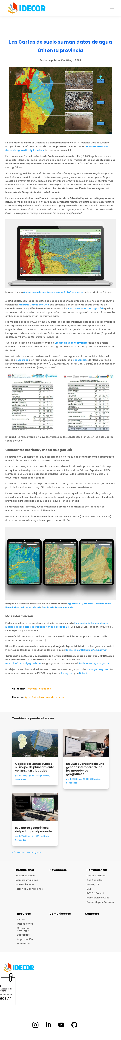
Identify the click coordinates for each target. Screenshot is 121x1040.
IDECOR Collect (95, 893)
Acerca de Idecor (25, 875)
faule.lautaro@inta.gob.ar (94, 663)
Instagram (67, 673)
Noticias (31, 688)
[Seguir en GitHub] (74, 1025)
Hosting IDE (92, 884)
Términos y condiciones (29, 888)
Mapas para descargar (24, 929)
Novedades (44, 688)
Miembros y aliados (26, 880)
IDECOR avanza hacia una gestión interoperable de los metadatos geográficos (85, 769)
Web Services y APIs (97, 897)
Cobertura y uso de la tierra (48, 697)
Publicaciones (25, 923)
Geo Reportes (94, 880)
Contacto (92, 914)
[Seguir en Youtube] (61, 1025)
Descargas (22, 360)
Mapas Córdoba (96, 875)
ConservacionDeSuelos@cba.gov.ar (86, 650)
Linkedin (83, 673)
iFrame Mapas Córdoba (100, 902)
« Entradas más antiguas (26, 852)
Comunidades (60, 914)
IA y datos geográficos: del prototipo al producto (34, 829)
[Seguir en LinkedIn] (48, 1025)
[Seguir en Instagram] (35, 1025)
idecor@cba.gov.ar (97, 669)
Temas (21, 919)
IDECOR (22, 775)
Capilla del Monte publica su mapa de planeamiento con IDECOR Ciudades (34, 767)
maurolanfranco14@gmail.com (23, 663)
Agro (27, 697)
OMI (88, 888)
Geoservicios (80, 360)
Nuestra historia (24, 884)
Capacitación (25, 939)
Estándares (23, 943)
